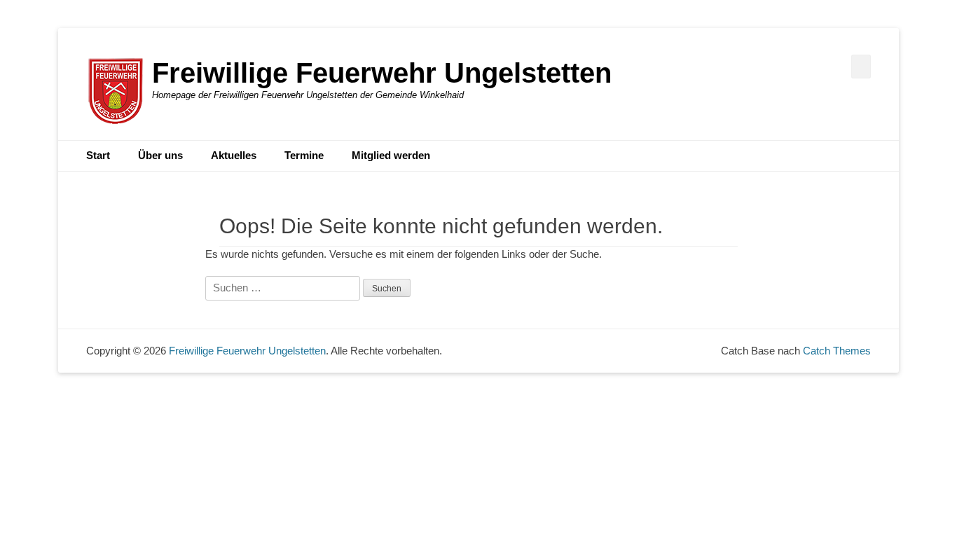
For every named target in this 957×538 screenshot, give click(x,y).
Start (98, 155)
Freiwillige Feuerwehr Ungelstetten (382, 72)
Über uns (160, 155)
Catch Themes (837, 351)
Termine (304, 155)
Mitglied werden (391, 155)
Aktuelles (233, 155)
